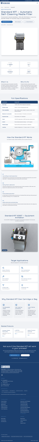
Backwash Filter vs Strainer (6, 436)
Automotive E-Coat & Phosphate (25, 401)
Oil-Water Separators (4, 407)
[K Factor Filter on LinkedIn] (2, 375)
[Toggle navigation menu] (37, 3)
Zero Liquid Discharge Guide (28, 436)
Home (2, 7)
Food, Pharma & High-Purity (24, 410)
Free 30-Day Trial (3, 421)
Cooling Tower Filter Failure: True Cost (16, 436)
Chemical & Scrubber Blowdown (25, 407)
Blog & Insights (3, 418)
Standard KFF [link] (13, 7)
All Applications (23, 413)
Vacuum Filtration (3, 402)
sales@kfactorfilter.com (23, 358)
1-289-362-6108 (15, 358)
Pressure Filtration (4, 401)
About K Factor (22, 418)
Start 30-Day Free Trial (6, 21)
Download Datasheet (29, 21)
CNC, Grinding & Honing (23, 402)
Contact (21, 421)
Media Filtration (7, 7)
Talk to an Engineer (18, 21)
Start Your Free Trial (14, 355)
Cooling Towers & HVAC (23, 404)
